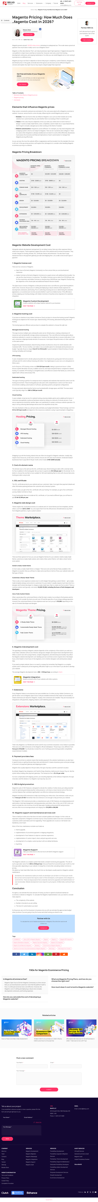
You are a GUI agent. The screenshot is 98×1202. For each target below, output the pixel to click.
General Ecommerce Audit (81, 1154)
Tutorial (3, 1162)
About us (4, 1151)
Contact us (43, 928)
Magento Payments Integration (40, 942)
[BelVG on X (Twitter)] (90, 1192)
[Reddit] (64, 954)
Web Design (52, 948)
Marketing (37, 945)
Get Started (22, 84)
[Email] (48, 954)
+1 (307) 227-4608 (59, 1116)
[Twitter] (24, 954)
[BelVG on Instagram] (93, 1192)
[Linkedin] (32, 954)
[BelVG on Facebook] (88, 1192)
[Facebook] (16, 954)
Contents (6, 20)
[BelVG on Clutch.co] (5, 1193)
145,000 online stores (33, 45)
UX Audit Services (79, 1151)
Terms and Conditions (7, 1175)
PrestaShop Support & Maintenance (59, 1162)
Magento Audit (30, 1164)
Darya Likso (27, 30)
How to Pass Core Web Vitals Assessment (15, 1039)
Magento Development (32, 1151)
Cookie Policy (5, 1180)
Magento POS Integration (57, 942)
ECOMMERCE (16, 939)
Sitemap (4, 1164)
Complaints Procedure (8, 1183)
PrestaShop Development (57, 1151)
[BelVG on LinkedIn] (85, 1192)
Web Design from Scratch (64, 948)
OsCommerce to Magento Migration (51, 945)
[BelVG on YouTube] (95, 1192)
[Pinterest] (56, 954)
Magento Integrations (31, 1159)
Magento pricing (19, 97)
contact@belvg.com (65, 5)
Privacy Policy (5, 1178)
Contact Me (28, 34)
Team (3, 1154)
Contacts (4, 1156)
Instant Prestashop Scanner (81, 1159)
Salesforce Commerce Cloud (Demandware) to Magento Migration (29, 948)
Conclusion (17, 100)
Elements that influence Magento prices (25, 95)
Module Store (5, 1167)
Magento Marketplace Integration (21, 942)
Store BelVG (78, 1164)
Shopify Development (56, 1175)
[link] (43, 304)
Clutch (60, 672)
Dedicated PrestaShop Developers (59, 1164)
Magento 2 (54, 939)
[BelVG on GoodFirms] (17, 1193)
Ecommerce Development (57, 1178)
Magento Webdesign (31, 1156)
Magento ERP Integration (66, 939)
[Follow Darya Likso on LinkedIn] (40, 29)
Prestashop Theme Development (59, 1159)
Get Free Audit (79, 3)
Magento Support (30, 1162)
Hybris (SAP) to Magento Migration (32, 939)
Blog (3, 1159)
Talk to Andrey (87, 40)
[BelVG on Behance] (32, 1193)
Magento (46, 939)
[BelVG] (9, 3)
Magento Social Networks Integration (22, 945)
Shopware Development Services (59, 1172)
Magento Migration (31, 1154)
